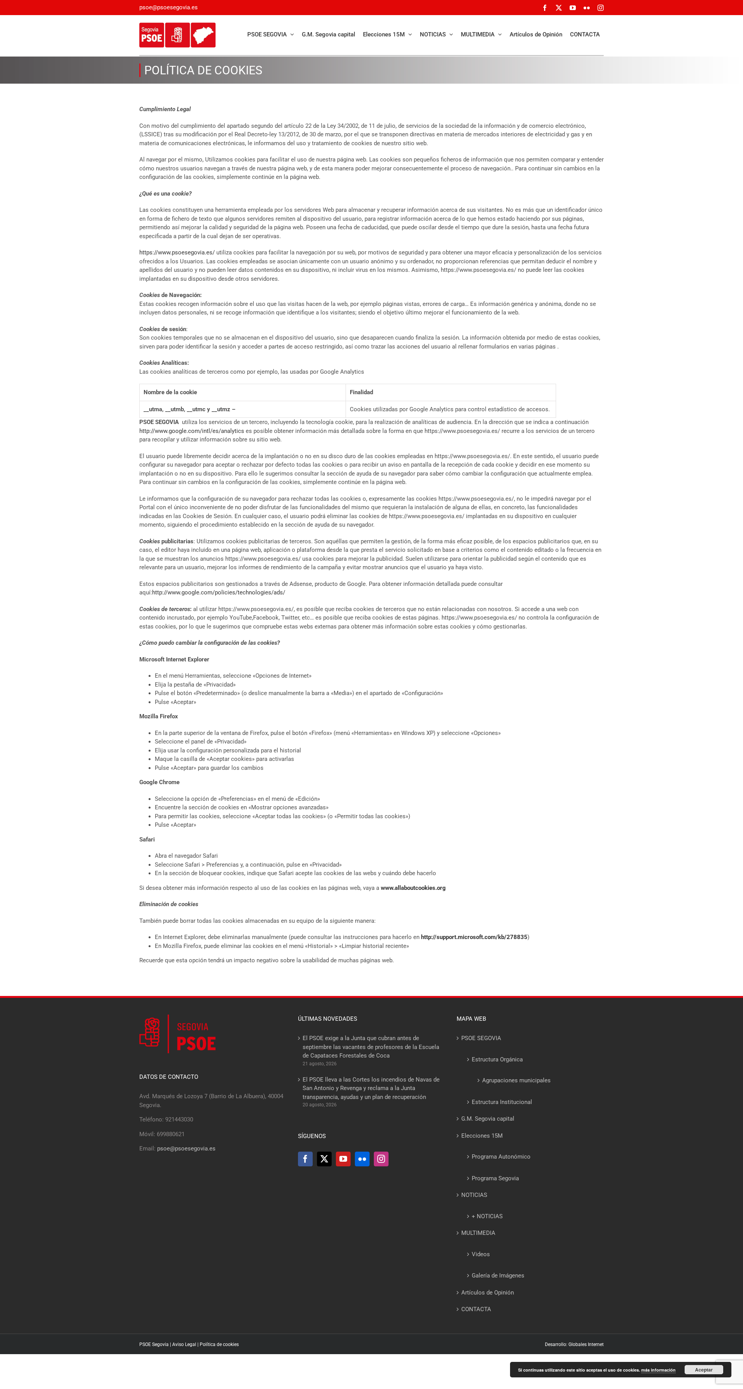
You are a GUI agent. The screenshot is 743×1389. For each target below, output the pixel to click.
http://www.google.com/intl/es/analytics (191, 431)
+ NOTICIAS (487, 1216)
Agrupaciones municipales (516, 1080)
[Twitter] (324, 1159)
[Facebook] (305, 1159)
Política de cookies (219, 1344)
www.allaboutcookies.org (413, 887)
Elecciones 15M (482, 1135)
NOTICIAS (474, 1195)
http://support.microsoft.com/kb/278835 (474, 937)
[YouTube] (343, 1159)
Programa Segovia (495, 1178)
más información (658, 1370)
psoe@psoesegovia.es (168, 7)
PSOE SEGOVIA (481, 1038)
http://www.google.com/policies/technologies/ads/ (218, 592)
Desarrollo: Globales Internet (574, 1344)
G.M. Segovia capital (487, 1118)
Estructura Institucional (502, 1102)
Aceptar (704, 1369)
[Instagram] (381, 1159)
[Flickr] (362, 1159)
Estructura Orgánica (497, 1059)
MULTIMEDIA (478, 1232)
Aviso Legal (184, 1344)
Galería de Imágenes (498, 1275)
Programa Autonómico (501, 1156)
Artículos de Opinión (487, 1292)
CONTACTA (476, 1309)
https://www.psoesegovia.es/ (177, 252)
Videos (481, 1254)
